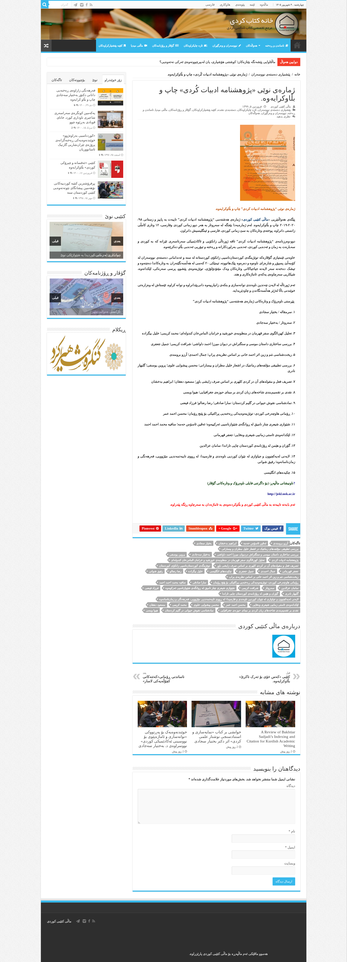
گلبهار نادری (291, 593)
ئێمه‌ (252, 4)
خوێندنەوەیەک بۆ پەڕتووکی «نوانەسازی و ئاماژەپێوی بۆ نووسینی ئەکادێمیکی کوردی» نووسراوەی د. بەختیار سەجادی (162, 739)
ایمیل (290, 847)
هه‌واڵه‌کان (251, 45)
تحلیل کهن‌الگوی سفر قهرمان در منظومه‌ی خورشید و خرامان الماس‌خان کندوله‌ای (218, 560)
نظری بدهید (283, 116)
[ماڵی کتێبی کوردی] (173, 24)
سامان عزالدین (289, 587)
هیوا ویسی (152, 610)
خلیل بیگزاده (195, 571)
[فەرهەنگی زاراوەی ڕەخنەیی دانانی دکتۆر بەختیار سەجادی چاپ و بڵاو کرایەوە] (110, 96)
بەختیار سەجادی (201, 554)
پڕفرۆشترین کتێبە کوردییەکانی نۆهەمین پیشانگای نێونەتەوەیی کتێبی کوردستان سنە (74, 187)
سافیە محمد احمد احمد (172, 582)
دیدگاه (291, 786)
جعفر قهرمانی (290, 571)
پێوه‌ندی (240, 4)
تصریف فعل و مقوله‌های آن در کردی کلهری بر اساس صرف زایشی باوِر (257, 565)
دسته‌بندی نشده (227, 109)
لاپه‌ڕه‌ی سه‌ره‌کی (297, 45)
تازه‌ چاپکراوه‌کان (193, 45)
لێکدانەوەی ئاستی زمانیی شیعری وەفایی (275, 604)
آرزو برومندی (280, 543)
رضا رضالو (175, 571)
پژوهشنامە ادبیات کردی (285, 560)
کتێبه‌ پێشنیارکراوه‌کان (110, 45)
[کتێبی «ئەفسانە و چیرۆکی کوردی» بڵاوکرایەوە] (110, 169)
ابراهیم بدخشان (227, 543)
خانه (297, 74)
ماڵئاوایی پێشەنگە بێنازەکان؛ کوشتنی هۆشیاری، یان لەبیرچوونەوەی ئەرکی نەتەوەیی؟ (217, 62)
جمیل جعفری (246, 571)
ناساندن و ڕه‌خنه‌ (274, 45)
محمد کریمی (179, 604)
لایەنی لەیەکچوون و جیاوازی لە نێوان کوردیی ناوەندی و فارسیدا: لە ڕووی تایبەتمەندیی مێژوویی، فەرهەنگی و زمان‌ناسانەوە (228, 599)
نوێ (95, 80)
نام (292, 831)
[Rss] (91, 5)
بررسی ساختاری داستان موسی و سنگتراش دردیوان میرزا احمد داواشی (257, 554)
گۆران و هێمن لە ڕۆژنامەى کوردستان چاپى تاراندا (250, 593)
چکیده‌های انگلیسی (221, 571)
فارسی (210, 4)
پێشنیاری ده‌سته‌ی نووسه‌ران (270, 74)
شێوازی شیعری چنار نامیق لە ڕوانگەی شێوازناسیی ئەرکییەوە (200, 587)
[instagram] (82, 5)
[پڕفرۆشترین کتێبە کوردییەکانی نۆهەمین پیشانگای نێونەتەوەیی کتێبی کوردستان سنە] (110, 189)
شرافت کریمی (250, 587)
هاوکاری (225, 4)
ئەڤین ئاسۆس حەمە (254, 543)
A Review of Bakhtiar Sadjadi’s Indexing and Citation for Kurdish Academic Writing (271, 739)
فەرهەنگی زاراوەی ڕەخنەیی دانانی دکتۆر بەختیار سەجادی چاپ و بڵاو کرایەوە (75, 94)
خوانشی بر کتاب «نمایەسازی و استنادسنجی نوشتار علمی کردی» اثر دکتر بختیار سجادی (216, 736)
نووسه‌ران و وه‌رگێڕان (224, 45)
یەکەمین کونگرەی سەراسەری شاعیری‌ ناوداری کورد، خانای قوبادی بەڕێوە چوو (74, 117)
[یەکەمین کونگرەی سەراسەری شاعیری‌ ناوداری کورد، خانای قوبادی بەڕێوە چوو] (110, 119)
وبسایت (289, 863)
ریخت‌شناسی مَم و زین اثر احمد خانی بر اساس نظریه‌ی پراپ (263, 576)
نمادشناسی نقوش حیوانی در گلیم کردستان (189, 610)
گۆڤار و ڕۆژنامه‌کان (163, 45)
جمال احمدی (268, 571)
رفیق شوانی (156, 571)
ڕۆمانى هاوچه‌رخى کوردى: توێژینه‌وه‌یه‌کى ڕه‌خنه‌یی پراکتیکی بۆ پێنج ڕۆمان (255, 582)
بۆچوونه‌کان (77, 80)
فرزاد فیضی (152, 587)
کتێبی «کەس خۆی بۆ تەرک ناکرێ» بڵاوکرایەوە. (264, 677)
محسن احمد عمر (236, 604)
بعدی (117, 241)
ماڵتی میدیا (137, 45)
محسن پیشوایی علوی (206, 604)
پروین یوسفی (177, 554)
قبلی (55, 241)
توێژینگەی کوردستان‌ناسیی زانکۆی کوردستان (184, 565)
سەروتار (269, 587)
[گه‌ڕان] (45, 4)
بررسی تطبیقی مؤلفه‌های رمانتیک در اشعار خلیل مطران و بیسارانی (260, 548)
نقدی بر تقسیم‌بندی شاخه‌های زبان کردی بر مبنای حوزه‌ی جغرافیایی (259, 610)
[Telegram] (75, 5)
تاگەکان (57, 80)
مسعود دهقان (157, 604)
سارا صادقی (199, 582)
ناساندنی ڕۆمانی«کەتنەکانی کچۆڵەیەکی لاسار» (163, 677)
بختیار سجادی (204, 543)
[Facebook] (86, 5)
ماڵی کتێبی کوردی (281, 106)
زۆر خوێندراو (113, 80)
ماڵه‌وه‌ (264, 4)
